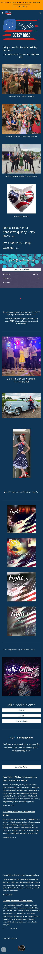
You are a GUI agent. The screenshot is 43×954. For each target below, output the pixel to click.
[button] (2, 13)
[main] (21, 52)
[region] (21, 5)
